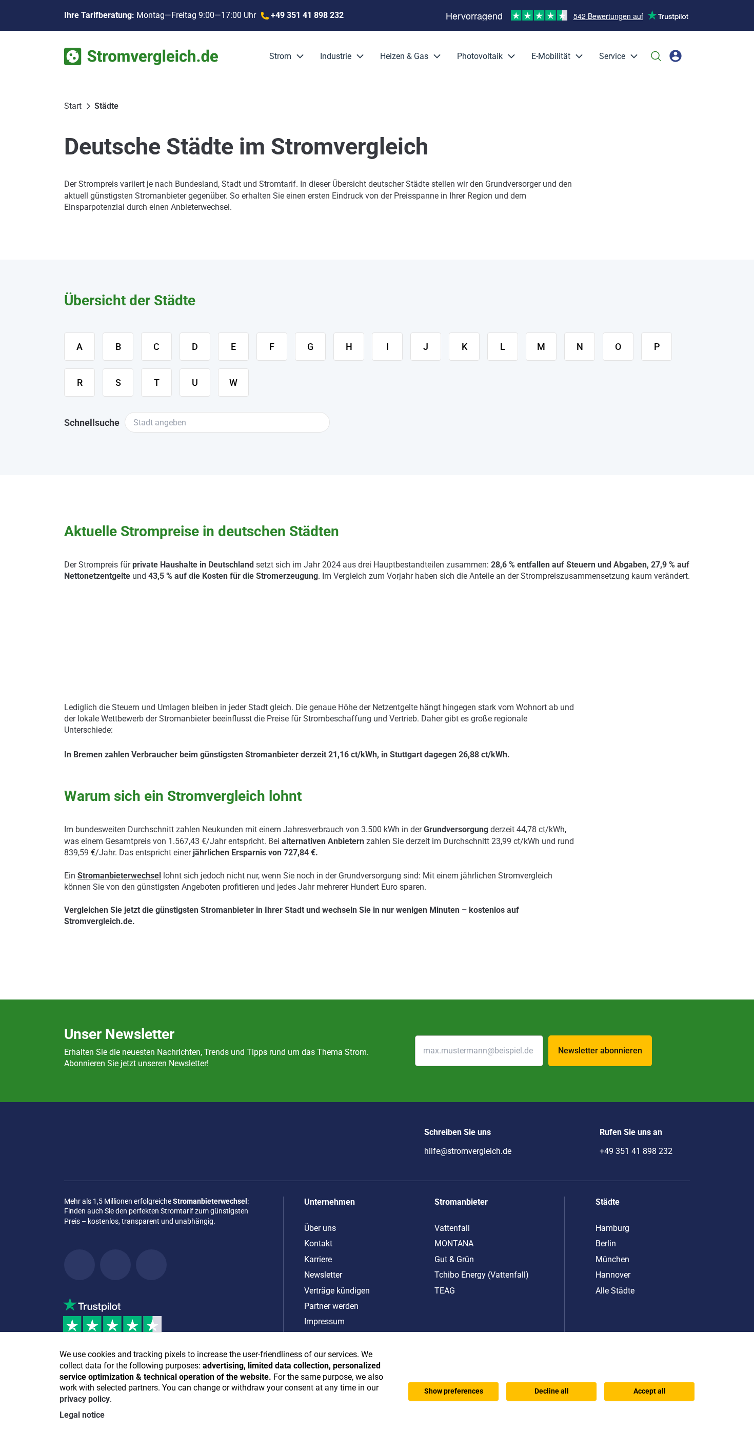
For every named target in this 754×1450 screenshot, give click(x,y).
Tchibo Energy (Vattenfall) (481, 1275)
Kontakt (318, 1243)
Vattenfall (452, 1228)
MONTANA (453, 1243)
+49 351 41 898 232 (636, 1151)
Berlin (606, 1243)
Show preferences (453, 1391)
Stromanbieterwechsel (119, 875)
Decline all (551, 1391)
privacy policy (84, 1399)
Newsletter (323, 1275)
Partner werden (331, 1306)
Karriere (318, 1259)
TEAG (444, 1291)
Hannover (613, 1275)
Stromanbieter (461, 1202)
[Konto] (675, 56)
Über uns (320, 1228)
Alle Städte (615, 1291)
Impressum (324, 1321)
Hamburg (612, 1228)
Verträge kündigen (337, 1291)
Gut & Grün (454, 1259)
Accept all (649, 1391)
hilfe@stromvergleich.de (467, 1151)
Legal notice (82, 1415)
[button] (297, 56)
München (612, 1259)
